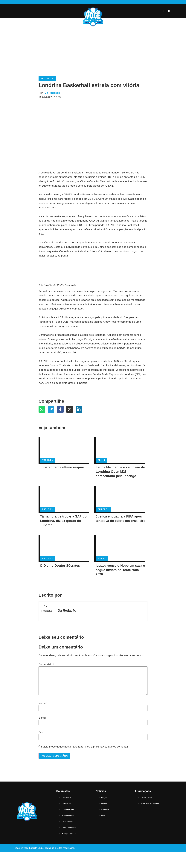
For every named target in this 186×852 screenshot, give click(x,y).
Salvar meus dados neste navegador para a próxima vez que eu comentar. (85, 746)
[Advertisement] (93, 49)
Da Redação (52, 92)
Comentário (46, 664)
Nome (43, 703)
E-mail (43, 717)
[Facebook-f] (164, 11)
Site (41, 732)
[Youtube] (169, 11)
